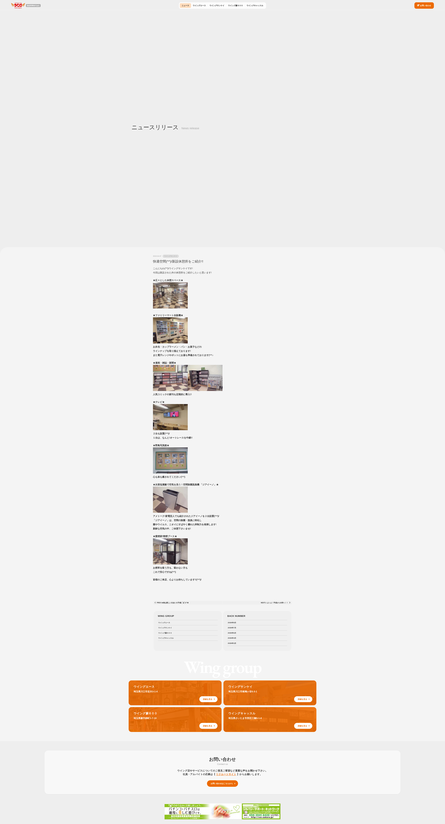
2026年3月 (232, 643)
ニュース (185, 5)
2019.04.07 (157, 256)
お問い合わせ (425, 5)
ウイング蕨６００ (235, 5)
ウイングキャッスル (255, 5)
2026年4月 (232, 638)
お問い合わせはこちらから (222, 783)
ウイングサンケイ (217, 5)
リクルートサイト (226, 774)
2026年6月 (232, 633)
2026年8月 (232, 623)
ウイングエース (199, 5)
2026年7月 (232, 628)
